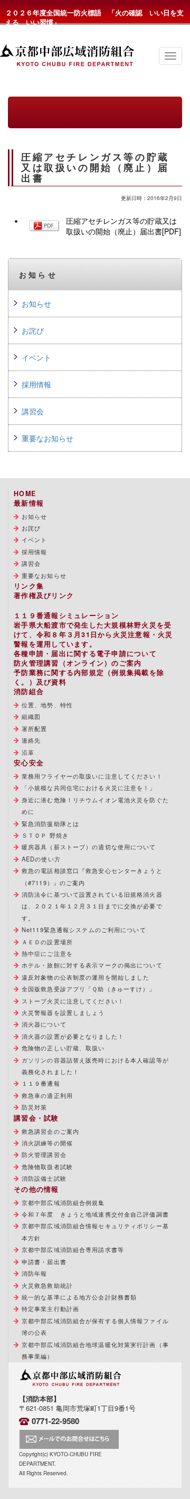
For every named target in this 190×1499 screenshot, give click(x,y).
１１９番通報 (41, 1083)
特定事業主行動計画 (50, 1308)
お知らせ (36, 303)
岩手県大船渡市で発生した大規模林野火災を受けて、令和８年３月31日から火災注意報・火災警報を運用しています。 (93, 634)
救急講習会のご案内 (50, 1131)
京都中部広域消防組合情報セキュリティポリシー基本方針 (95, 1231)
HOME (25, 493)
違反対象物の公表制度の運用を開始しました (85, 977)
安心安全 (29, 762)
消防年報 (34, 1273)
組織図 (31, 716)
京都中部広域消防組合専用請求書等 (73, 1249)
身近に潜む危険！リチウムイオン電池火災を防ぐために (95, 805)
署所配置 (34, 728)
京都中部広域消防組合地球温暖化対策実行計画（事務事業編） (95, 1350)
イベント (36, 357)
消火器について (44, 1024)
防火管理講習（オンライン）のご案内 (77, 663)
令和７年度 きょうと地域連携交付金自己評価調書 (95, 1214)
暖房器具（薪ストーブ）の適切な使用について (89, 846)
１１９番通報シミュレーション (66, 615)
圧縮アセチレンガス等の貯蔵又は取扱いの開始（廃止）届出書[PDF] (123, 225)
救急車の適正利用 (47, 1095)
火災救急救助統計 (47, 1285)
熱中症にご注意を (47, 953)
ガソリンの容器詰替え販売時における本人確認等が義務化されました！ (95, 1066)
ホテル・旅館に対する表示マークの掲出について (92, 965)
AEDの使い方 (41, 859)
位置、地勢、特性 (47, 704)
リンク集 (29, 586)
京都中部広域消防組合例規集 (63, 1202)
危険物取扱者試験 (47, 1166)
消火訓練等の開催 (47, 1143)
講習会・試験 (36, 1118)
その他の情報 (36, 1189)
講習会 (33, 411)
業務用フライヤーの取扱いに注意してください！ (92, 776)
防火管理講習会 (44, 1154)
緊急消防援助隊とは (50, 823)
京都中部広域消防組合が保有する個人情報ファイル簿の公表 (95, 1326)
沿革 (28, 752)
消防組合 (29, 691)
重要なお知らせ (47, 438)
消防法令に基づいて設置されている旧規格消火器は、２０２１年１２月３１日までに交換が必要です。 (92, 906)
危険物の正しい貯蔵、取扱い (63, 1047)
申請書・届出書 (44, 1261)
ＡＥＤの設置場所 (47, 941)
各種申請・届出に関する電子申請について (85, 653)
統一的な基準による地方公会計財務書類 (79, 1297)
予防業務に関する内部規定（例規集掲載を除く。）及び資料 (89, 677)
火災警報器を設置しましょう (63, 1012)
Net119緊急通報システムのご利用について (84, 929)
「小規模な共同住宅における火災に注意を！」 (89, 787)
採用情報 (36, 384)
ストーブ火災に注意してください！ (73, 1001)
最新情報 (29, 503)
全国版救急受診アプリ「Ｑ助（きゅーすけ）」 (89, 988)
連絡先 (31, 740)
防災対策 (34, 1107)
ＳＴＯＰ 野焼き (45, 835)
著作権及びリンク (44, 595)
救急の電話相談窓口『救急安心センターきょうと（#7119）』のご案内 (92, 876)
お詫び (33, 330)
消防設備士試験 (44, 1178)
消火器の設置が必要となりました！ (73, 1036)
